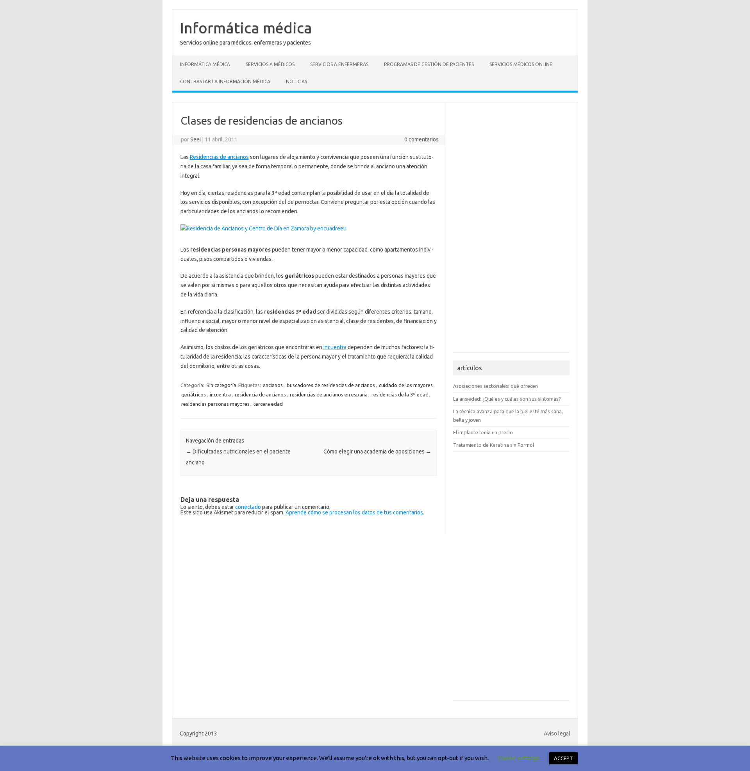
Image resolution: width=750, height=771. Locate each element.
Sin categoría (221, 385)
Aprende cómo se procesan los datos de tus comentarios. (355, 512)
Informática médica (246, 28)
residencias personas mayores (215, 404)
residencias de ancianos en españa (329, 394)
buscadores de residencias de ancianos (331, 385)
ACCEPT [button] (563, 758)
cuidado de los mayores (406, 385)
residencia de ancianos (260, 394)
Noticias (296, 81)
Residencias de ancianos (219, 157)
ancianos (273, 385)
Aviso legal (557, 733)
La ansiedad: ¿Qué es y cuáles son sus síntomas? (507, 399)
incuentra (334, 347)
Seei (195, 139)
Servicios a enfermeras (339, 64)
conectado (248, 507)
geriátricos (193, 394)
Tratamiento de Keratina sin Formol (493, 445)
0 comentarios (421, 139)
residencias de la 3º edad (400, 394)
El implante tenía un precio (483, 432)
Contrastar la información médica (225, 81)
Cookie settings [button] (518, 758)
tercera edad (268, 404)
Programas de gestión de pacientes (429, 64)
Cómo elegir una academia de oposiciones (377, 451)
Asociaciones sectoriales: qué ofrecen (495, 386)
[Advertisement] (476, 231)
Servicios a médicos (270, 64)
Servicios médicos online (520, 64)
